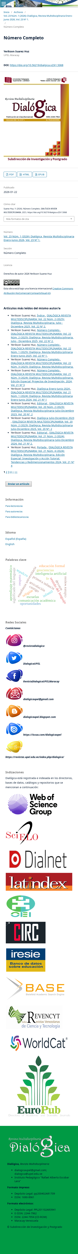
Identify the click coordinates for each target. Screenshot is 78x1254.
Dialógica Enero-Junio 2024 (53, 388)
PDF (11, 174)
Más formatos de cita (17, 219)
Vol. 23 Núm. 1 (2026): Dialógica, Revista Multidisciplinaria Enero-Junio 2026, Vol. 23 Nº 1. (38, 17)
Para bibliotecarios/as (17, 517)
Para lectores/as (14, 506)
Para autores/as (13, 511)
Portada (42, 447)
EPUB (41, 174)
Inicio (6, 12)
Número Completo (48, 330)
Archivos (18, 12)
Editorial (42, 403)
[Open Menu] (3, 3)
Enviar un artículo (18, 484)
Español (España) (15, 539)
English (10, 544)
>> (16, 472)
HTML (25, 174)
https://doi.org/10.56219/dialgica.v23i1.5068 (36, 65)
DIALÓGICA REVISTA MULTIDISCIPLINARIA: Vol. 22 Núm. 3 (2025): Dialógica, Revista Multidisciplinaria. (42, 364)
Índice (41, 315)
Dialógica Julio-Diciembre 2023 (55, 418)
